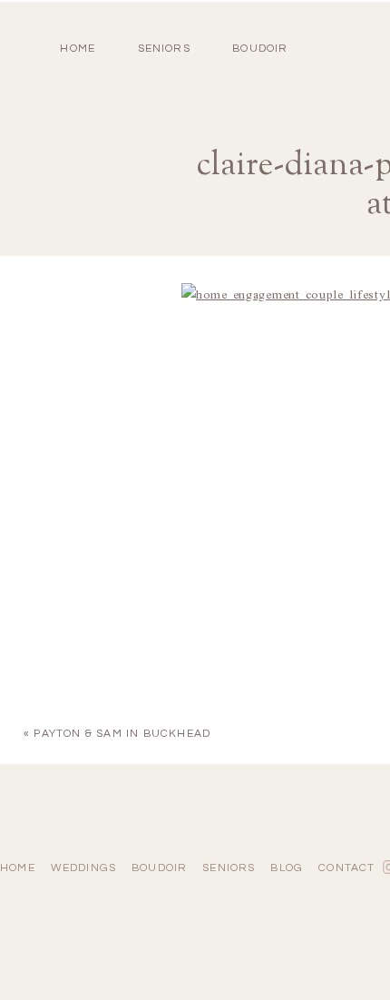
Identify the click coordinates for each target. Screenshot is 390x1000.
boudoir (260, 48)
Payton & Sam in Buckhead (122, 734)
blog (286, 868)
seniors (228, 868)
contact (346, 868)
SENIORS (164, 48)
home (77, 48)
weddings (84, 868)
